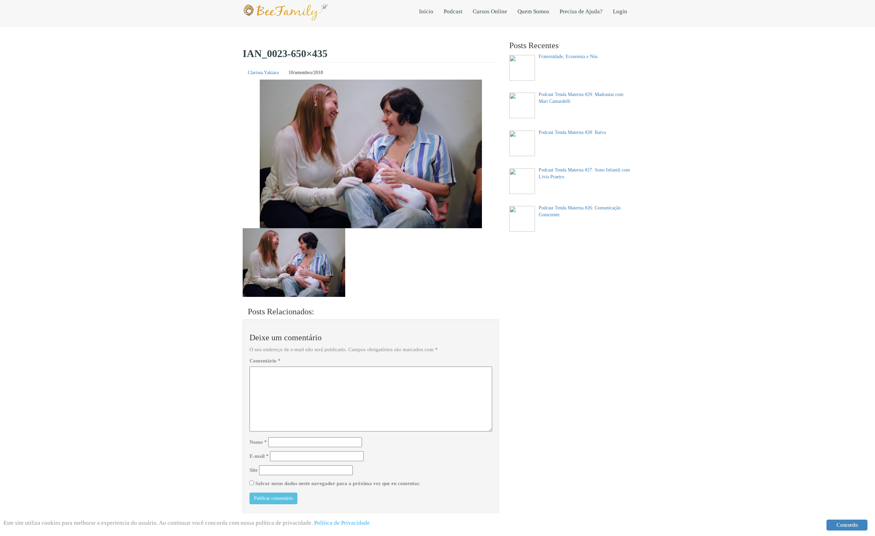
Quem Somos (533, 11)
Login (620, 11)
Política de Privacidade (342, 523)
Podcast (453, 11)
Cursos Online (490, 11)
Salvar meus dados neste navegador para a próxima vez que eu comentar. (337, 483)
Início (426, 11)
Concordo (847, 525)
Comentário (265, 360)
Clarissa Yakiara (263, 72)
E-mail (259, 456)
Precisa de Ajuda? (581, 11)
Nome (258, 442)
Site (254, 470)
